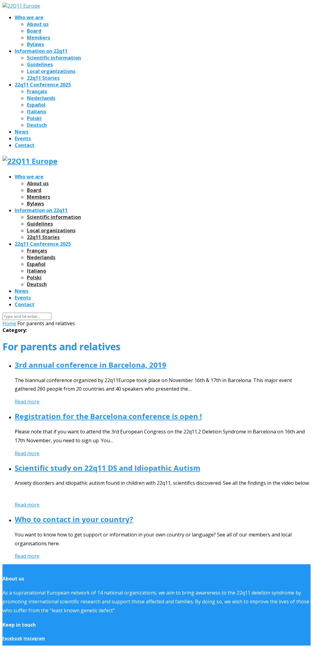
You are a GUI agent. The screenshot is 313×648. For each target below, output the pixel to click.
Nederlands (41, 98)
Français (37, 91)
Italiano (36, 111)
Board (34, 31)
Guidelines (40, 64)
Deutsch (37, 125)
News (21, 131)
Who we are (29, 17)
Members (38, 37)
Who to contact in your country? (74, 519)
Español (36, 104)
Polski (34, 118)
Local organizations (51, 71)
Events (23, 138)
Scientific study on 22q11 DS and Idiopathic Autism (107, 468)
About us (38, 24)
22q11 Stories (43, 78)
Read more (27, 401)
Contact (25, 145)
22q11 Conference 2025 (43, 84)
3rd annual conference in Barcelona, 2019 (90, 365)
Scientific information (54, 57)
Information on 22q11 (41, 51)
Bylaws (35, 44)
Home (9, 323)
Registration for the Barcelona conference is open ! (108, 416)
